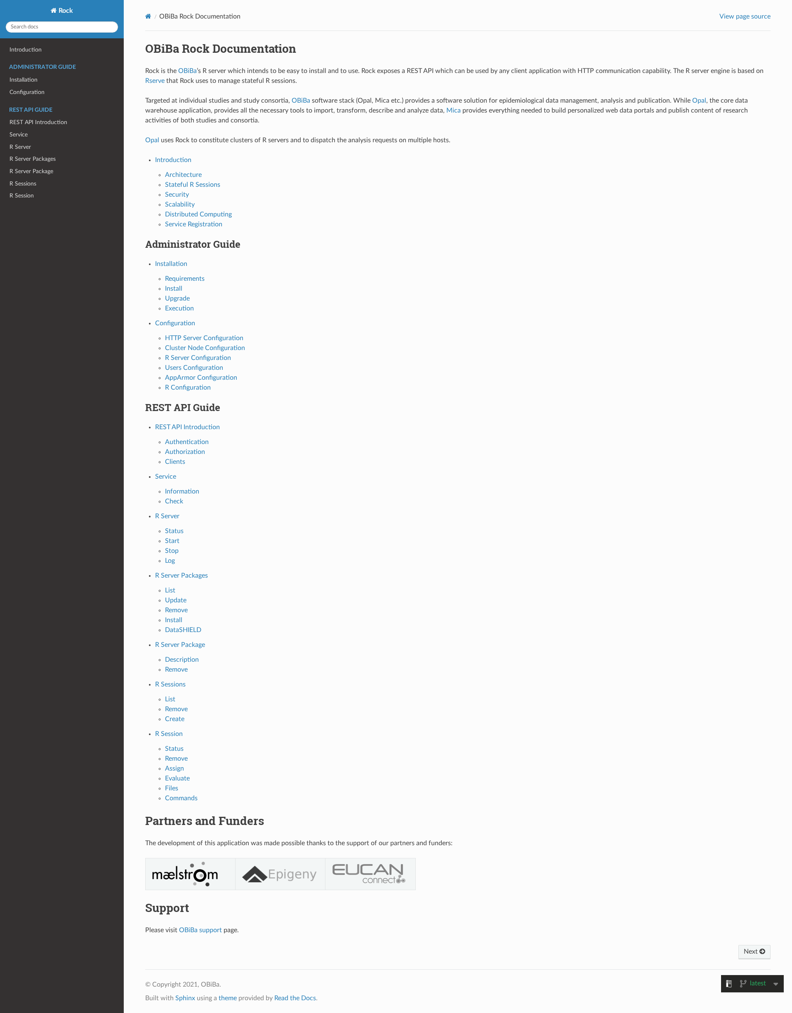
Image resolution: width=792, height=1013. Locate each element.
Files (171, 788)
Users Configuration (194, 367)
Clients (175, 461)
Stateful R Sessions (192, 184)
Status (174, 531)
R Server (20, 147)
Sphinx (185, 998)
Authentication (187, 442)
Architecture (183, 175)
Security (177, 194)
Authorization (185, 452)
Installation (23, 80)
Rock (65, 10)
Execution (179, 308)
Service (18, 135)
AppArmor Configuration (201, 377)
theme (228, 998)
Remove (176, 610)
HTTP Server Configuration (204, 338)
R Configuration (188, 387)
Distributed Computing (198, 214)
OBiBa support (200, 930)
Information (182, 491)
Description (182, 659)
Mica (453, 110)
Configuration (27, 92)
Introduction (25, 50)
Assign (174, 768)
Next (751, 951)
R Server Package (31, 171)
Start (172, 541)
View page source (745, 16)
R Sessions (22, 184)
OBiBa (187, 71)
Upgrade (177, 298)
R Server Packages (32, 159)
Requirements (185, 278)
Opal (699, 100)
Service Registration (193, 224)
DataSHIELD (183, 630)
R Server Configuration (198, 358)
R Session (21, 196)
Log (170, 560)
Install (173, 288)
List (170, 590)
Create (174, 719)
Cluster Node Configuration (205, 348)
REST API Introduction (38, 122)
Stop (172, 551)
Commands (181, 798)
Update (175, 600)
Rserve (155, 81)
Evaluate (177, 778)
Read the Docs (295, 998)
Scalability (180, 204)
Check (174, 501)
